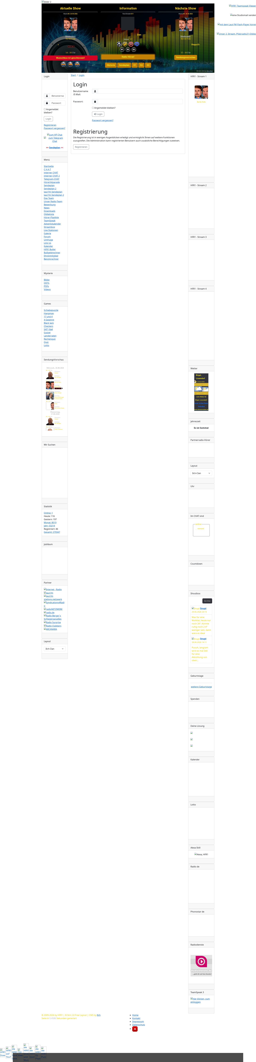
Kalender (48, 246)
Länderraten (50, 335)
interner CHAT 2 (52, 175)
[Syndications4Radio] (54, 603)
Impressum (138, 1021)
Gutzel (47, 332)
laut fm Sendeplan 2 (54, 195)
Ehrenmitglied (51, 255)
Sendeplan (49, 185)
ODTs (46, 283)
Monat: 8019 (50, 522)
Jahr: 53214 (49, 525)
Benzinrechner (51, 259)
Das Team (49, 198)
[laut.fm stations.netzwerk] (54, 597)
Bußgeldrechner (52, 252)
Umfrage (48, 239)
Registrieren (50, 125)
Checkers (48, 326)
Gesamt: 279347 (52, 532)
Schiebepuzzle (51, 310)
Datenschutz (138, 1024)
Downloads (49, 211)
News (46, 207)
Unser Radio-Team (53, 201)
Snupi (203, 608)
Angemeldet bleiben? (51, 111)
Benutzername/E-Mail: (80, 93)
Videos (47, 289)
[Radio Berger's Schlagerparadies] (54, 617)
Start (73, 75)
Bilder (47, 279)
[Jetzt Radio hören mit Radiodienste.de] (201, 965)
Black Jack (49, 323)
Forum (47, 236)
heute (196, 403)
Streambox (49, 227)
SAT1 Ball (48, 329)
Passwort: (78, 101)
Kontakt (136, 1018)
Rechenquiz (50, 339)
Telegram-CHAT (51, 179)
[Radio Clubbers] (52, 625)
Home (135, 1015)
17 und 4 (48, 316)
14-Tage (201, 403)
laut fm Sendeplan (53, 191)
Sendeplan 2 (50, 188)
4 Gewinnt (49, 319)
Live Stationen (51, 230)
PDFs (46, 286)
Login (48, 118)
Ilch (99, 1015)
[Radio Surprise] (52, 622)
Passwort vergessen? (54, 128)
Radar (206, 403)
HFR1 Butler (50, 249)
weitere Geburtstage (201, 686)
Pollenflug (201, 406)
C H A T (47, 169)
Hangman (49, 313)
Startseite (49, 166)
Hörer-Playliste (51, 217)
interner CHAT (51, 172)
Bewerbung (50, 204)
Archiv (207, 600)
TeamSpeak (49, 220)
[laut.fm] (48, 592)
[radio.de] (49, 612)
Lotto (46, 345)
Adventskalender (52, 223)
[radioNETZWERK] (53, 608)
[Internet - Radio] (53, 589)
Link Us (47, 243)
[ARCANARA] (50, 629)
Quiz (46, 342)
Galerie (47, 233)
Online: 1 (48, 512)
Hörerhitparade (52, 182)
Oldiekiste (49, 214)
